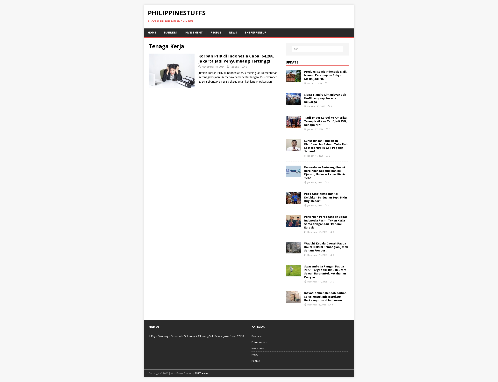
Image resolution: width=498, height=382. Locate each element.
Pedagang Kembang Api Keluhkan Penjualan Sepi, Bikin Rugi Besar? (325, 197)
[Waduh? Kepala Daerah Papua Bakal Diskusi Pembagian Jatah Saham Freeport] (293, 251)
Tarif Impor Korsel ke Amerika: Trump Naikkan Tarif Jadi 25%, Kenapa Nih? (325, 121)
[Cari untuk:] (317, 49)
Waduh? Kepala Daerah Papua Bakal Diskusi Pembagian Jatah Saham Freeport (326, 247)
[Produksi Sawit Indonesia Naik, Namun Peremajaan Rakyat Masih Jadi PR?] (293, 79)
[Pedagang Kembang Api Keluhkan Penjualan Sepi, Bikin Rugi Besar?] (293, 201)
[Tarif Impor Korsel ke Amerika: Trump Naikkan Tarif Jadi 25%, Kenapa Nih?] (293, 125)
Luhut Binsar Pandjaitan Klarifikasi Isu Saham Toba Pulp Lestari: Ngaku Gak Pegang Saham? (326, 146)
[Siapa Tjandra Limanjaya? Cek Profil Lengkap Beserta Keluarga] (293, 102)
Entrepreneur (255, 32)
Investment (194, 32)
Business (170, 32)
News (233, 32)
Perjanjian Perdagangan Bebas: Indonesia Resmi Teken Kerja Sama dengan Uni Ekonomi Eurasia (326, 222)
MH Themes (201, 373)
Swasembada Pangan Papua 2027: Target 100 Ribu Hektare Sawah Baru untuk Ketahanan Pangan (325, 272)
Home (152, 32)
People (216, 32)
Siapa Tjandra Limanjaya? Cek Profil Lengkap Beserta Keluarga (325, 98)
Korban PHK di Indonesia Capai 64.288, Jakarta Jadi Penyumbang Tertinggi (236, 58)
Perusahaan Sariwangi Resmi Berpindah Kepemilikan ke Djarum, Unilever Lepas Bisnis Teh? (324, 172)
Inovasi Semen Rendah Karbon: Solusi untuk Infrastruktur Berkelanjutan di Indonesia (325, 296)
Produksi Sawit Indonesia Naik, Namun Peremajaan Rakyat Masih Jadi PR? (325, 75)
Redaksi (234, 66)
